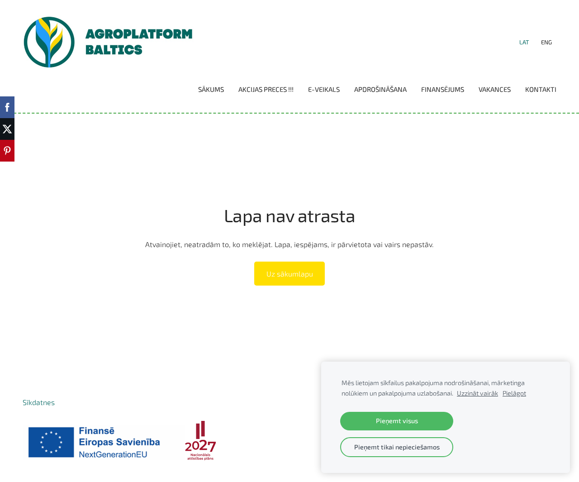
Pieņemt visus (397, 421)
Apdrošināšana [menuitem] (380, 89)
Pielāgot (514, 393)
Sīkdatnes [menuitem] (39, 402)
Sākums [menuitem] (211, 89)
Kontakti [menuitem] (540, 89)
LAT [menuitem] (524, 42)
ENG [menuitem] (546, 42)
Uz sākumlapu (289, 273)
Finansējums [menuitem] (442, 89)
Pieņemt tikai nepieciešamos (397, 447)
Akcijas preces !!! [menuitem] (266, 89)
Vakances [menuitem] (495, 89)
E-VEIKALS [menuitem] (324, 89)
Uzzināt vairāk (477, 393)
